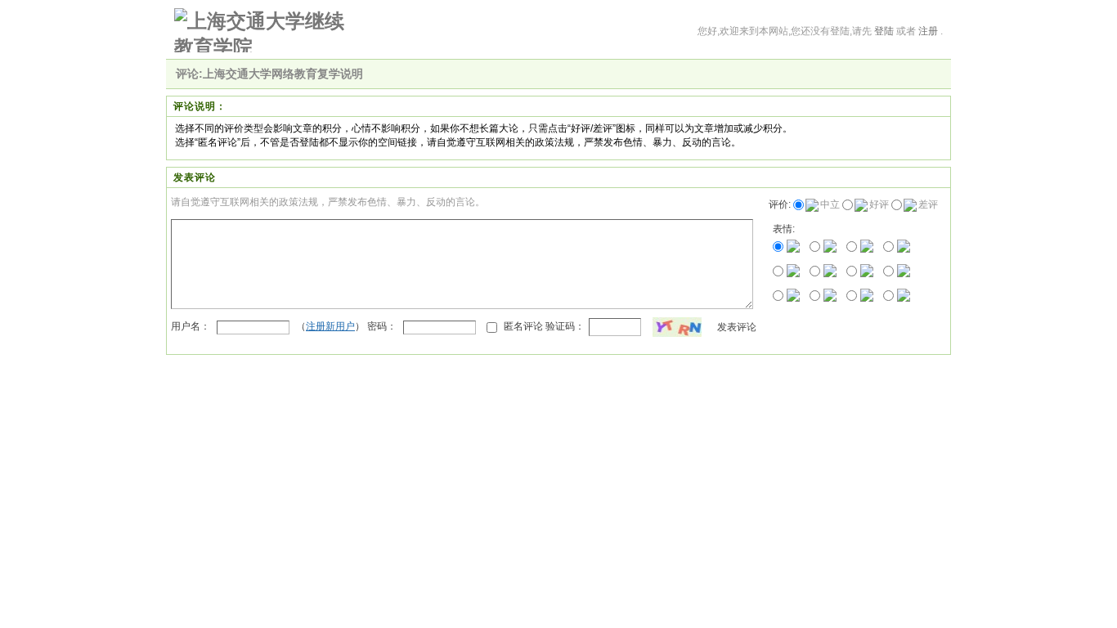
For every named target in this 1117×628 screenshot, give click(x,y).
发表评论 (736, 327)
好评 (879, 204)
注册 (928, 31)
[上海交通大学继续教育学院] (262, 30)
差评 (928, 204)
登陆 (884, 31)
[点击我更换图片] (677, 327)
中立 (830, 204)
